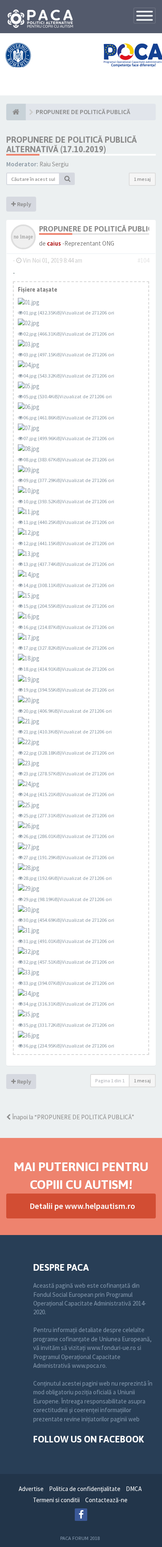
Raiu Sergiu (54, 164)
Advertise (31, 1489)
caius (54, 243)
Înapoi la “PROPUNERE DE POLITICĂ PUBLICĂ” (72, 1117)
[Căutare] (67, 179)
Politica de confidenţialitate (84, 1489)
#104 (143, 260)
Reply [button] (23, 204)
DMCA (134, 1489)
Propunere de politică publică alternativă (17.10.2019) (71, 144)
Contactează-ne (106, 1500)
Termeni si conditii (56, 1500)
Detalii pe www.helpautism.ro (82, 1206)
